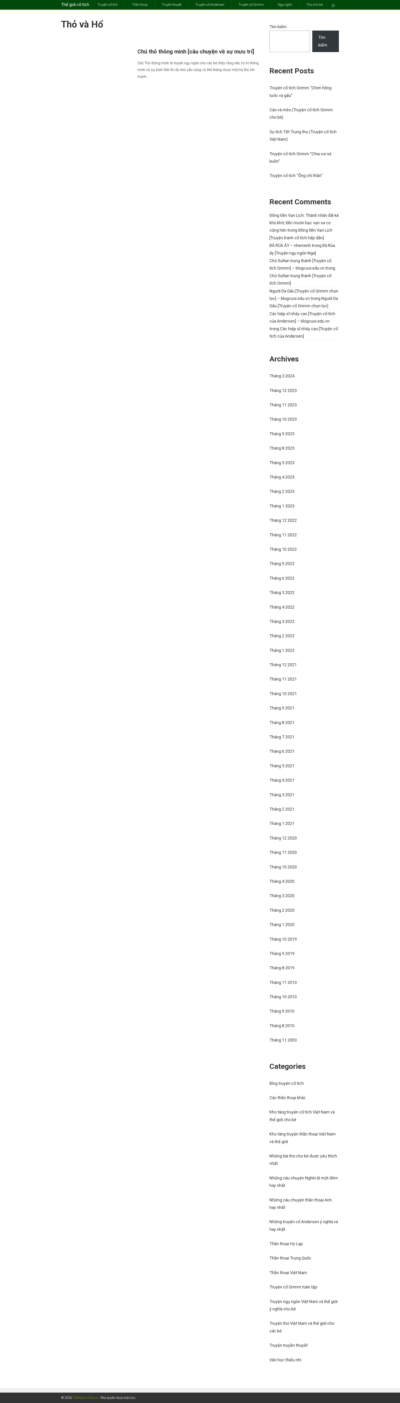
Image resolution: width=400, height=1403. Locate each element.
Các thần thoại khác (287, 1097)
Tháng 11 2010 (283, 982)
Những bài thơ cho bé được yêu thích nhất (303, 1160)
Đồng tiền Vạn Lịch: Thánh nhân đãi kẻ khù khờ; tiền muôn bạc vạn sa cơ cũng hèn (304, 223)
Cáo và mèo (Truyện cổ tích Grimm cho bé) (301, 113)
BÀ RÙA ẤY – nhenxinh (290, 245)
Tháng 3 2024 (281, 375)
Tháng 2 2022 (281, 635)
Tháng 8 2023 (281, 448)
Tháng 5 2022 (281, 592)
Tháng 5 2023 (281, 462)
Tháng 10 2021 (283, 693)
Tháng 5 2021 (281, 765)
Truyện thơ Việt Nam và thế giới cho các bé (301, 1327)
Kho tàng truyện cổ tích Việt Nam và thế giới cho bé (302, 1116)
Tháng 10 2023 (283, 419)
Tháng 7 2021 (281, 736)
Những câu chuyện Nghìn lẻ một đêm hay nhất (303, 1182)
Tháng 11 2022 (283, 534)
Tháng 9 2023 (281, 433)
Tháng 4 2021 (281, 780)
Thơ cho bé (314, 4)
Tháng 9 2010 (281, 1011)
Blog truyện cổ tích (286, 1083)
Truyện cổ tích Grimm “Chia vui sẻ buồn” (300, 157)
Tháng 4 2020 (281, 881)
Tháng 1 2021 (281, 823)
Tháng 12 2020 (283, 838)
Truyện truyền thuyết (288, 1345)
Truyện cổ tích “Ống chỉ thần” (295, 175)
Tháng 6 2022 (281, 578)
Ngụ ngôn (285, 4)
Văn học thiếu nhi (285, 1359)
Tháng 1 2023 (281, 506)
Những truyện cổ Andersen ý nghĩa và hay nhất (303, 1225)
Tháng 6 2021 (281, 751)
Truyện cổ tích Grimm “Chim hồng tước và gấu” (300, 91)
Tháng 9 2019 (281, 953)
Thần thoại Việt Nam (288, 1272)
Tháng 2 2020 (281, 910)
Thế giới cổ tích (75, 4)
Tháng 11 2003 (283, 1040)
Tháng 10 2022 (283, 549)
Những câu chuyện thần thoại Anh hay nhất (300, 1204)
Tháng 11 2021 (283, 679)
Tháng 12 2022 (283, 520)
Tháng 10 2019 (283, 939)
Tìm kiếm (278, 26)
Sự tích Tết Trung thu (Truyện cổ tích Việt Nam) (303, 135)
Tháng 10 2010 (283, 996)
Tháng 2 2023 (281, 491)
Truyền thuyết (171, 4)
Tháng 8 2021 (281, 722)
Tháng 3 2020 (281, 895)
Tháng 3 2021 (281, 794)
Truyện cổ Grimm (251, 4)
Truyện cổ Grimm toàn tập (293, 1287)
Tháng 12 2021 (283, 664)
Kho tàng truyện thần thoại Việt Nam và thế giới (302, 1138)
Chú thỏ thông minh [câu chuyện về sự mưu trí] (196, 51)
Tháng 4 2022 (281, 607)
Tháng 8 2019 (281, 967)
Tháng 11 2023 (283, 404)
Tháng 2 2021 (281, 809)
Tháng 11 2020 (283, 852)
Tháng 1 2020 (281, 924)
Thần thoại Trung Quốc (290, 1258)
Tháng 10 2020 (283, 867)
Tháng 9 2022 (281, 563)
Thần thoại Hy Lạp (286, 1243)
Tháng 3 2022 (281, 621)
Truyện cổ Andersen (209, 4)
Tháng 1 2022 (281, 650)
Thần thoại (140, 4)
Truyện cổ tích (107, 4)
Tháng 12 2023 (283, 390)
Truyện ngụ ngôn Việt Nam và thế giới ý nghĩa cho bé (303, 1305)
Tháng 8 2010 (281, 1025)
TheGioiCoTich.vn (85, 1398)
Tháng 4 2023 (281, 477)
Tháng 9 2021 (281, 708)
